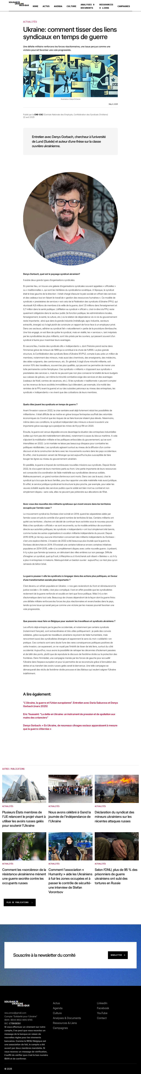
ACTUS (46, 6)
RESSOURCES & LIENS (106, 6)
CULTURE (71, 6)
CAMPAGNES (124, 6)
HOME (35, 6)
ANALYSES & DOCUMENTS (87, 6)
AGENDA (58, 6)
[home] (19, 4)
